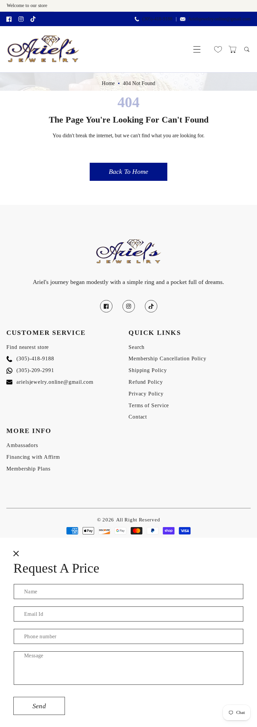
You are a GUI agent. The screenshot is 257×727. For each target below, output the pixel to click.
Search (136, 347)
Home (108, 83)
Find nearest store (27, 347)
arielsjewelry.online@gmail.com (49, 382)
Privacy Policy (146, 393)
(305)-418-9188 (30, 358)
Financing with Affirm (33, 457)
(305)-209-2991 (30, 370)
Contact (137, 417)
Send (39, 706)
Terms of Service (148, 405)
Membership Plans (28, 468)
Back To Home (128, 171)
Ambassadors (22, 445)
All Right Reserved (138, 519)
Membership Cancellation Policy (167, 358)
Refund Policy (145, 382)
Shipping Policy (147, 370)
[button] (197, 49)
